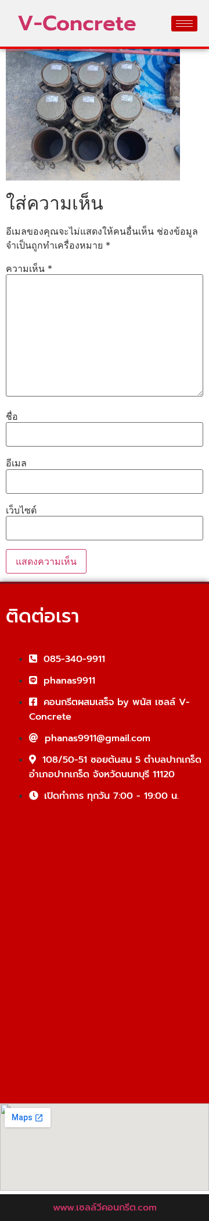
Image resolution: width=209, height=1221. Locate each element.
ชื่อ (12, 416)
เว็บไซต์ (21, 510)
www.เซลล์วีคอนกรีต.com (105, 1208)
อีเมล (16, 463)
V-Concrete (76, 23)
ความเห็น (29, 268)
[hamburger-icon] (184, 23)
